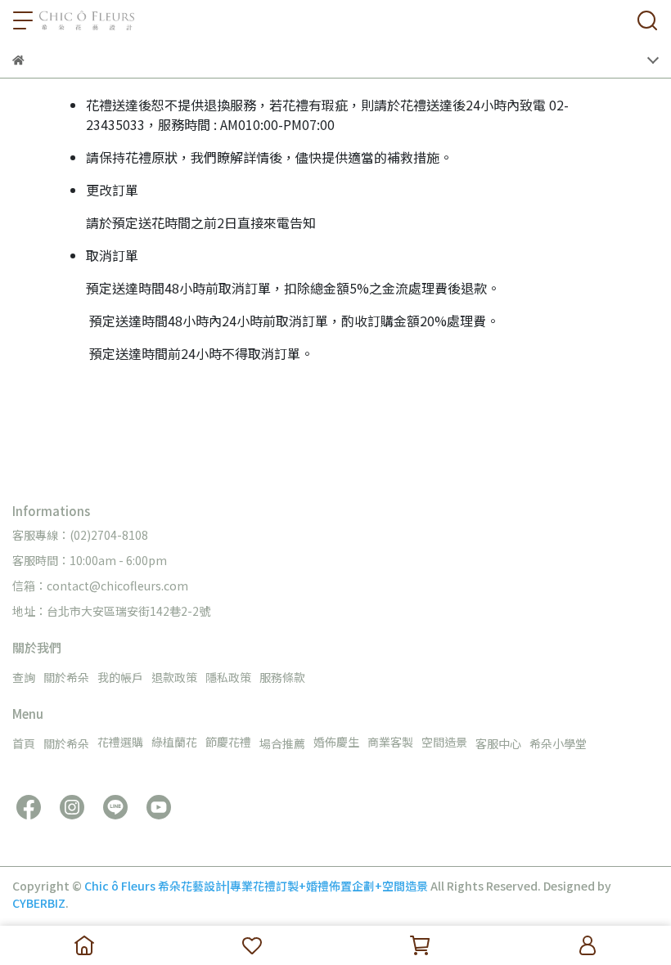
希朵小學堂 (558, 743)
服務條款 (282, 677)
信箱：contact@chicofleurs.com (100, 585)
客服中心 (498, 743)
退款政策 (174, 677)
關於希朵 (66, 677)
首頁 (23, 743)
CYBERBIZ (38, 903)
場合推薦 (282, 743)
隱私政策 (228, 677)
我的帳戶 (120, 677)
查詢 (23, 677)
